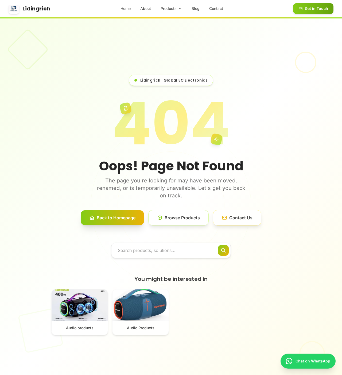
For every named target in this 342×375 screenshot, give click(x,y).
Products (169, 8)
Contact (216, 8)
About (145, 8)
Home (126, 8)
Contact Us (240, 217)
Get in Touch (316, 8)
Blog (196, 8)
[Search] (223, 250)
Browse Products (182, 217)
